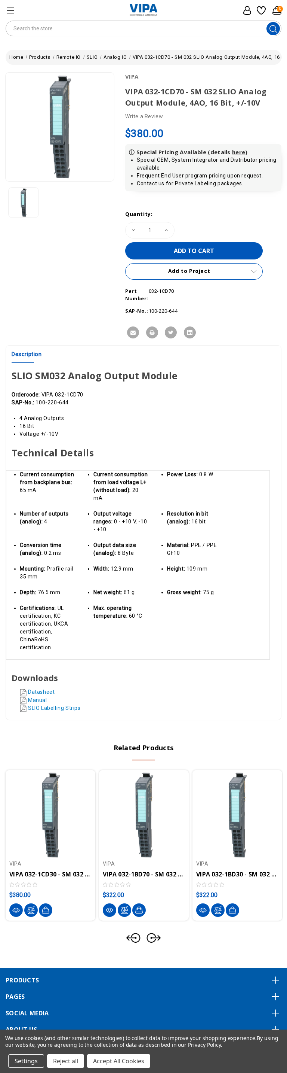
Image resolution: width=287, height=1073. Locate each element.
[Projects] (260, 10)
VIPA (131, 76)
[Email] (133, 332)
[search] (273, 28)
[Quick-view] (16, 910)
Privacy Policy (204, 1044)
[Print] (152, 332)
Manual (37, 700)
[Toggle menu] (10, 10)
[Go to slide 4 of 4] (133, 937)
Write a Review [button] (144, 116)
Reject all (65, 1061)
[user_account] (245, 10)
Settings (26, 1061)
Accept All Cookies (118, 1061)
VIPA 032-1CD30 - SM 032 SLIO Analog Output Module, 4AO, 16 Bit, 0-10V (50, 874)
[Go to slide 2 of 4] (153, 937)
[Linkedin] (190, 332)
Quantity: (138, 214)
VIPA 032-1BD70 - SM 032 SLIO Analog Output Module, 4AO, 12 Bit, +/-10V (144, 874)
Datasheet (41, 692)
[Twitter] (171, 332)
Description (27, 354)
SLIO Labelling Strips (54, 708)
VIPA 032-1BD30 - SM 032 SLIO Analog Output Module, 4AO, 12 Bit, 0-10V (237, 874)
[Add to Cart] (45, 910)
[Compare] (31, 910)
